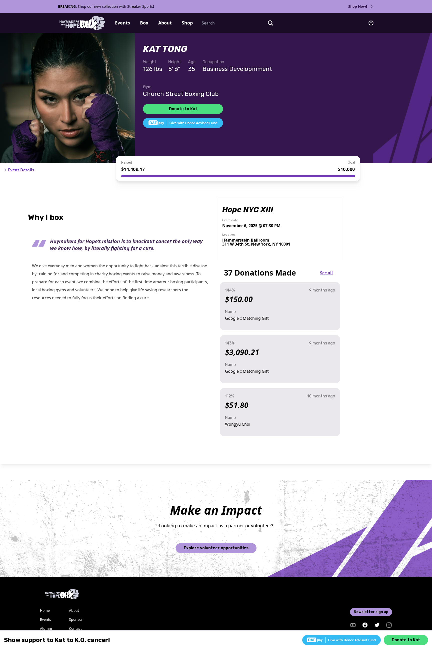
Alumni (46, 628)
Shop (187, 23)
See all (326, 273)
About (165, 23)
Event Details (21, 170)
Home (45, 610)
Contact (75, 628)
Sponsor (76, 619)
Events (122, 23)
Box (144, 23)
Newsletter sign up (371, 612)
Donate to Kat (183, 108)
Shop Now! (357, 6)
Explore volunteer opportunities (216, 548)
